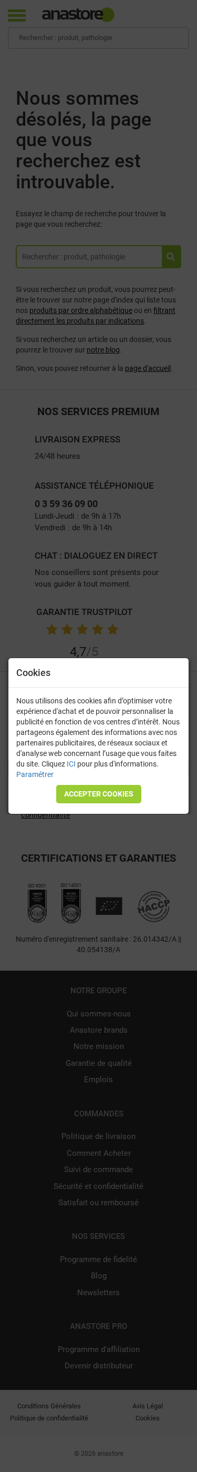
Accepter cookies (98, 794)
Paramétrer (35, 774)
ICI (71, 764)
